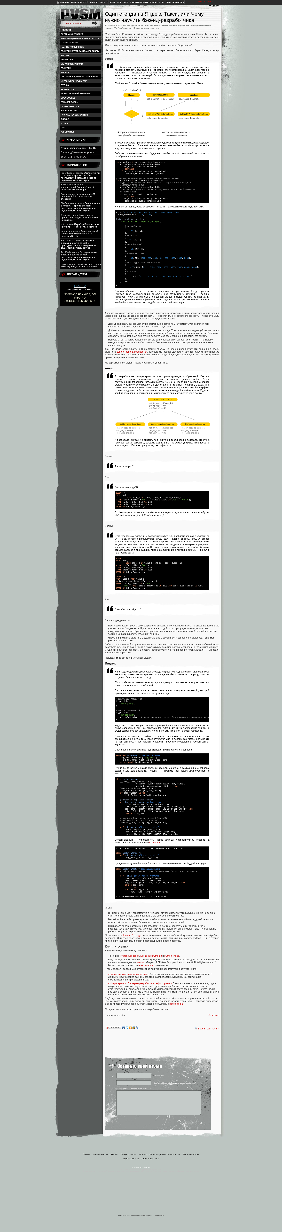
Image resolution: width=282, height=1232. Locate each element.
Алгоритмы (67, 132)
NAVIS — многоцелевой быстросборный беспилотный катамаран (77, 187)
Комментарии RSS (150, 1159)
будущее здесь (69, 102)
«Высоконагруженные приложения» (128, 974)
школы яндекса (151, 28)
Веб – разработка (175, 2)
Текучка (65, 55)
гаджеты (66, 68)
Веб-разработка (70, 106)
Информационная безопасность (147, 2)
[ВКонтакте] (123, 1028)
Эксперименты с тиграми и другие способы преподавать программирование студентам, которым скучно (80, 177)
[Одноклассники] (130, 1028)
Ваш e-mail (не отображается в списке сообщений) (175, 1083)
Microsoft (122, 2)
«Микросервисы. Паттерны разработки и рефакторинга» (140, 983)
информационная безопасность (80, 38)
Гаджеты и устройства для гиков (80, 51)
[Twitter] (127, 1028)
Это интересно (69, 43)
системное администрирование (79, 77)
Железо (65, 123)
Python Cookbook (129, 955)
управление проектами (74, 81)
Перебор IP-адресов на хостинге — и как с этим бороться (80, 225)
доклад (141, 962)
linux (64, 127)
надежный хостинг (80, 287)
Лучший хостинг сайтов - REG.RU (78, 148)
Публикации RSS (131, 1159)
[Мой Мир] (134, 1028)
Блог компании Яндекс (149, 25)
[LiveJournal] (137, 1028)
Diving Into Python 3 (151, 955)
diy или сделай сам (72, 64)
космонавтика (69, 111)
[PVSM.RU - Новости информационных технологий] (80, 15)
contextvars (155, 842)
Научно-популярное (72, 47)
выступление (146, 965)
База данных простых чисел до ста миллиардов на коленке (79, 217)
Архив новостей (79, 2)
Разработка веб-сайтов (74, 115)
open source (68, 98)
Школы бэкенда (132, 935)
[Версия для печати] (196, 1028)
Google (104, 2)
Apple (112, 2)
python (65, 85)
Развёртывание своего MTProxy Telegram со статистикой (81, 265)
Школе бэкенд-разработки (132, 351)
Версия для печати (208, 1028)
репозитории (176, 1003)
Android (94, 2)
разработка (67, 89)
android (65, 72)
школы (139, 28)
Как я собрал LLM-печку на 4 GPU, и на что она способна (78, 196)
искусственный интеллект (76, 94)
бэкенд (165, 25)
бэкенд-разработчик (179, 25)
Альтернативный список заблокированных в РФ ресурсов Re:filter (79, 233)
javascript (67, 60)
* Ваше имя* (159, 1076)
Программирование (72, 34)
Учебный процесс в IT (124, 28)
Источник (213, 1015)
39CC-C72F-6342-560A (73, 157)
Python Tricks (171, 955)
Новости (66, 30)
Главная (64, 2)
